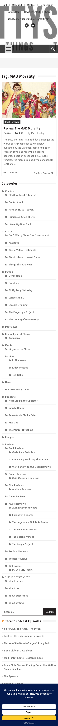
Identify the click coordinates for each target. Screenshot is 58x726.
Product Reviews (18, 551)
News (8, 382)
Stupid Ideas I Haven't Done (24, 257)
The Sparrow (11, 676)
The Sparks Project (23, 537)
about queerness (18, 595)
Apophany (14, 338)
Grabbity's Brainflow (23, 452)
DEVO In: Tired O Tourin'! (22, 195)
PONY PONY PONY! (22, 570)
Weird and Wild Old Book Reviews (31, 466)
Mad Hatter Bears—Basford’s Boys (23, 658)
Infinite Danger (17, 408)
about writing (16, 603)
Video (12, 356)
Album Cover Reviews (24, 507)
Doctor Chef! (16, 202)
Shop (48, 12)
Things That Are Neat (20, 264)
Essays (9, 231)
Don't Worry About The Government (29, 235)
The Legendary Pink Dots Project (30, 522)
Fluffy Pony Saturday (20, 290)
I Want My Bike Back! (20, 224)
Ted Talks (17, 375)
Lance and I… (16, 297)
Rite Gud (13, 422)
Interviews (11, 326)
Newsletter (13, 12)
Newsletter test (32, 12)
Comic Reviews (17, 474)
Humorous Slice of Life (22, 217)
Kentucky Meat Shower (18, 334)
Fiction (9, 272)
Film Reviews (16, 485)
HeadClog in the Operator (23, 400)
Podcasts (10, 396)
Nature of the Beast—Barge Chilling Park (27, 643)
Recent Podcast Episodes (23, 621)
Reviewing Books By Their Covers (31, 459)
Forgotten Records (23, 515)
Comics (9, 191)
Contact (31, 5)
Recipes (9, 437)
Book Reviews (12, 122)
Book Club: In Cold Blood (18, 650)
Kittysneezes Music (20, 349)
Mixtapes (14, 242)
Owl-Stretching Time (17, 389)
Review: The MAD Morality (22, 128)
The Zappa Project (22, 544)
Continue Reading (42, 173)
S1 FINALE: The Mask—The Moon (22, 628)
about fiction (16, 581)
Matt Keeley (37, 133)
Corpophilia (15, 275)
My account (47, 5)
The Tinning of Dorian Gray (24, 319)
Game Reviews (17, 496)
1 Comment (12, 172)
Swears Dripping (18, 305)
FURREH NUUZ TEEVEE (21, 209)
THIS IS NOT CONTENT (17, 577)
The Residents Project (24, 529)
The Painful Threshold (21, 430)
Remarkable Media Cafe (22, 415)
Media (8, 345)
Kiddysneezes (20, 367)
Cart (5, 5)
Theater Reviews (18, 558)
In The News (19, 360)
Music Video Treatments (22, 250)
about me (14, 588)
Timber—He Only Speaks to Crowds (24, 636)
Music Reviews (17, 503)
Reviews (10, 444)
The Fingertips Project (21, 312)
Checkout (17, 5)
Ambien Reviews (21, 489)
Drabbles (14, 283)
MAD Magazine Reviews (25, 478)
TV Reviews (15, 566)
